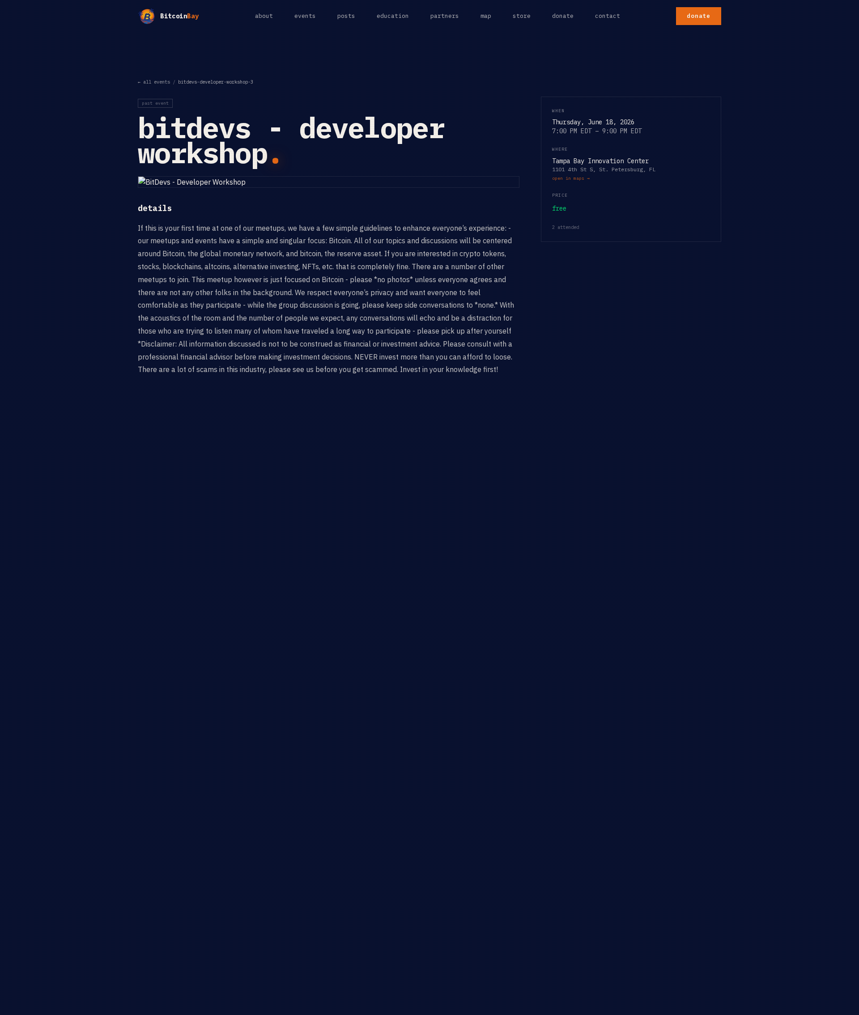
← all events (154, 82)
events (305, 16)
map (486, 16)
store (522, 16)
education (393, 16)
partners (444, 16)
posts (346, 16)
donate (563, 16)
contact (607, 16)
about (264, 16)
